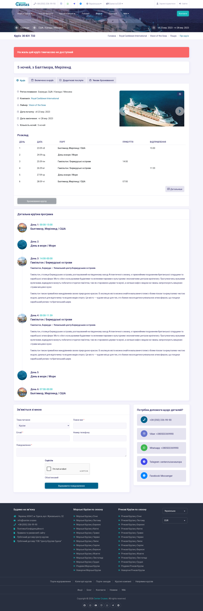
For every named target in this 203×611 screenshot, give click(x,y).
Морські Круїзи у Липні (87, 541)
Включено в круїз (43, 80)
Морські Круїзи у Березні (88, 524)
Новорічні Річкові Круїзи (133, 570)
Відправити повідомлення (71, 486)
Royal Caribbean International (133, 36)
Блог (98, 13)
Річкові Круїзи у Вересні (132, 549)
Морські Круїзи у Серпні (88, 545)
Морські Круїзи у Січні (87, 516)
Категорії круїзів (83, 581)
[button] (123, 111)
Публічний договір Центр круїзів (33, 537)
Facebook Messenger (161, 475)
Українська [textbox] (170, 511)
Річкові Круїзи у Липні (131, 541)
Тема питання (23, 420)
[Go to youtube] (96, 605)
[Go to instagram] (90, 605)
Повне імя (78, 420)
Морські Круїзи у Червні (88, 537)
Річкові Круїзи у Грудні (132, 562)
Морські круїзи (24, 13)
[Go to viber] (101, 605)
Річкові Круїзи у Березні (132, 524)
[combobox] (175, 511)
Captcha (49, 460)
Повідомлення (24, 445)
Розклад (22, 135)
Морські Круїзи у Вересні (88, 549)
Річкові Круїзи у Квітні (132, 529)
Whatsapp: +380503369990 (164, 448)
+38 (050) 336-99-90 (160, 420)
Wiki (125, 13)
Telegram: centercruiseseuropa (166, 462)
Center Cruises (101, 598)
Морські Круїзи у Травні (87, 533)
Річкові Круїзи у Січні (131, 516)
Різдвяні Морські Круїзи (88, 566)
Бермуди (24, 28)
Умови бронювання (103, 80)
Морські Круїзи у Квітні (87, 529)
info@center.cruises (27, 520)
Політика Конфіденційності (30, 529)
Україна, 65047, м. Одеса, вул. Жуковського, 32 (41, 516)
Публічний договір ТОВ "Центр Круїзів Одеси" (39, 541)
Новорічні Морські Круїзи (88, 570)
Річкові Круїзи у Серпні (132, 545)
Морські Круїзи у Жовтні (88, 553)
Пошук (173, 36)
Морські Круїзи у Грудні (87, 562)
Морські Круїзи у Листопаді (89, 558)
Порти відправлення (60, 581)
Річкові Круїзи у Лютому (133, 520)
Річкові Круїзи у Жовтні (132, 553)
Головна (112, 36)
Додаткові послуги (72, 80)
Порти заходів (103, 581)
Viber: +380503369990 (162, 433)
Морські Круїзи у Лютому (88, 520)
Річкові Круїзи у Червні (132, 537)
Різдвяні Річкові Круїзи (132, 566)
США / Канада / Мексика (50, 28)
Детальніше (176, 189)
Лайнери (85, 13)
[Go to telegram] (113, 605)
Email (19, 432)
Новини (111, 13)
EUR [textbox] (166, 520)
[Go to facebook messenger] (118, 605)
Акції (79, 590)
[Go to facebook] (85, 605)
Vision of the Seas (158, 36)
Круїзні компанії (66, 13)
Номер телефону (81, 432)
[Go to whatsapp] (107, 605)
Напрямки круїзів (144, 581)
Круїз (22, 80)
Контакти (183, 13)
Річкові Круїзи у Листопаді (134, 558)
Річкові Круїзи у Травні (132, 533)
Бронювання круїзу (37, 201)
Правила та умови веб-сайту (31, 533)
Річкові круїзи (45, 13)
